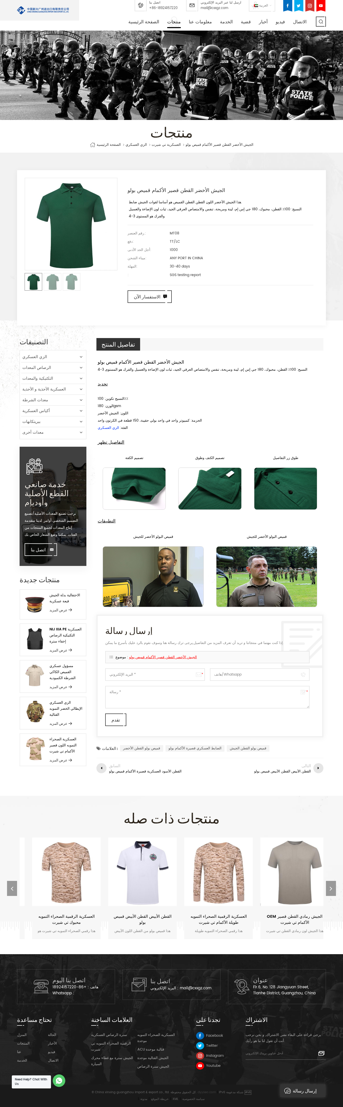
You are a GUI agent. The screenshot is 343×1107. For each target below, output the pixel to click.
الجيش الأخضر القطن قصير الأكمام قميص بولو (163, 657)
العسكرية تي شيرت (166, 144)
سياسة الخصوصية (193, 1099)
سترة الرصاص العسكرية (109, 1035)
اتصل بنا (38, 549)
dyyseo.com (207, 1092)
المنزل (22, 1035)
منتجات (174, 22)
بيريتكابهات (31, 421)
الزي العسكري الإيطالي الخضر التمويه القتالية (65, 709)
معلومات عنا (200, 22)
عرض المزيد (58, 610)
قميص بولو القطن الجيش (248, 748)
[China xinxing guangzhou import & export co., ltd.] (43, 10)
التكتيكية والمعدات (37, 378)
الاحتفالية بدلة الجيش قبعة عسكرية (64, 598)
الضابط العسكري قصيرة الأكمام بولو (194, 748)
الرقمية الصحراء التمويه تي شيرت (111, 1046)
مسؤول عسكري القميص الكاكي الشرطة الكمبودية (62, 672)
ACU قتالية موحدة (150, 1049)
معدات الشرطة (35, 400)
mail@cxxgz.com (214, 8)
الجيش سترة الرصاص (153, 1066)
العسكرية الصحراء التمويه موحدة (156, 1038)
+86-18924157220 (163, 8)
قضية (246, 22)
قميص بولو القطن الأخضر (141, 748)
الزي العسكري (136, 144)
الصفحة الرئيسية (143, 22)
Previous (12, 888)
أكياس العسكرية (36, 411)
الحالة (52, 1035)
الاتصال (300, 22)
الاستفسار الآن (147, 296)
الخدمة (226, 22)
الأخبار (52, 1043)
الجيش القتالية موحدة (152, 1058)
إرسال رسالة (305, 1090)
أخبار (263, 22)
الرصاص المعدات (36, 367)
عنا (19, 1052)
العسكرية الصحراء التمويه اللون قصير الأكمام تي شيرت (63, 745)
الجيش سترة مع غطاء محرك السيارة (112, 1061)
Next (331, 888)
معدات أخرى (33, 432)
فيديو (280, 22)
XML (175, 1099)
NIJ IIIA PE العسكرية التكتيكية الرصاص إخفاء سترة (65, 635)
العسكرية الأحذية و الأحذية (44, 389)
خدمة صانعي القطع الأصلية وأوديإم (47, 492)
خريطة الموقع (159, 1099)
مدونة (143, 1099)
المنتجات (23, 1043)
